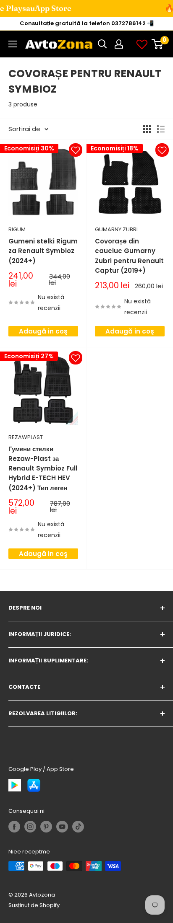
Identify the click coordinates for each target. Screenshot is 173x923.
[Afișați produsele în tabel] (147, 129)
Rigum (17, 229)
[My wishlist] (142, 44)
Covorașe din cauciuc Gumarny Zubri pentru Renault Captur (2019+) (129, 256)
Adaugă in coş (43, 331)
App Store (28, 8)
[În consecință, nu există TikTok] (78, 827)
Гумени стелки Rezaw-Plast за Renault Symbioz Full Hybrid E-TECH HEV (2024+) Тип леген (42, 468)
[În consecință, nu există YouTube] (62, 827)
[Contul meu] (119, 44)
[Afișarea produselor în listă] (161, 129)
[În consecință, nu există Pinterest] (46, 827)
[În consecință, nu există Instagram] (30, 827)
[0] (157, 44)
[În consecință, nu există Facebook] (14, 827)
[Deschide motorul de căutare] (102, 44)
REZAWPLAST (25, 437)
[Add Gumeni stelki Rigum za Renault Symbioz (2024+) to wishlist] (75, 150)
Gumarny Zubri (116, 229)
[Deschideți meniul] (12, 44)
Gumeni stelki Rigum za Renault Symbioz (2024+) (43, 251)
